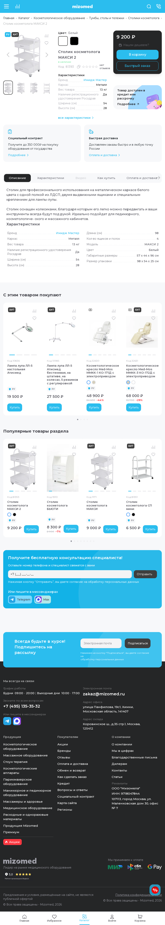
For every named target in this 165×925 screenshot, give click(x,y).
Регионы (64, 809)
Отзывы (63, 757)
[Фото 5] (74, 355)
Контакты (119, 770)
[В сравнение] (46, 35)
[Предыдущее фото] (11, 331)
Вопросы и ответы (72, 790)
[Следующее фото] (35, 331)
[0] (17, 6)
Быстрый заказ (137, 66)
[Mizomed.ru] (82, 6)
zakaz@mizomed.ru (104, 694)
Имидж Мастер (95, 80)
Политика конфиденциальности (138, 895)
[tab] (17, 178)
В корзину (137, 54)
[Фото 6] (114, 355)
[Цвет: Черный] (14, 515)
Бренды (64, 751)
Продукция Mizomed (20, 826)
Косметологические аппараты (20, 770)
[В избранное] (46, 43)
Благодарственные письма (134, 757)
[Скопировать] (78, 66)
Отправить (144, 574)
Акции (62, 744)
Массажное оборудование (25, 755)
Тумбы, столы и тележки (106, 18)
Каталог (24, 18)
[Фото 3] (27, 355)
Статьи (117, 777)
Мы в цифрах (123, 751)
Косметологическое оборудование (59, 18)
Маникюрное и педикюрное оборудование (27, 793)
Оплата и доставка (72, 764)
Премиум (11, 832)
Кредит (63, 783)
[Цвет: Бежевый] (94, 382)
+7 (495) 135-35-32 (21, 706)
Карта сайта (67, 803)
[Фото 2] (19, 355)
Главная (8, 18)
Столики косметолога (143, 18)
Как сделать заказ (72, 777)
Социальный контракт (75, 796)
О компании (122, 744)
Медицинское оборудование (27, 808)
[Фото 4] (34, 355)
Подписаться (138, 643)
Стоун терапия (15, 762)
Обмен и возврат (71, 770)
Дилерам (119, 764)
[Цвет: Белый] (89, 382)
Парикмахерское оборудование (17, 782)
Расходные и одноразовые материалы (25, 817)
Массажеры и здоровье (23, 801)
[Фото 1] (12, 355)
